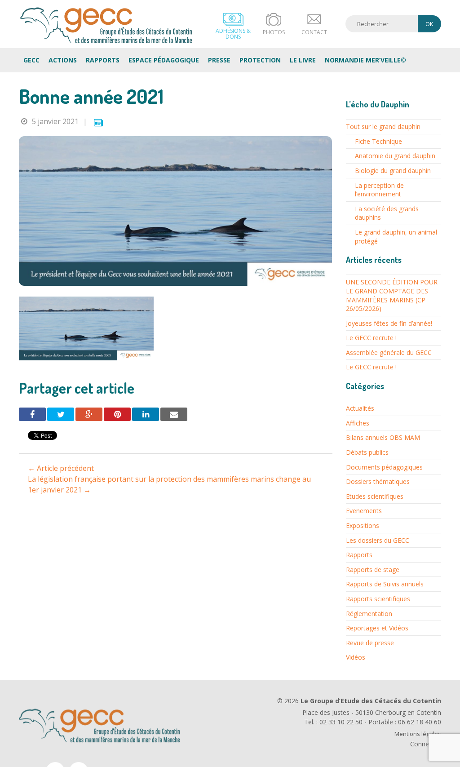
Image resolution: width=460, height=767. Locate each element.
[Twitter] (60, 414)
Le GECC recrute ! (371, 337)
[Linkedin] (145, 414)
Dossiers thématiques (378, 481)
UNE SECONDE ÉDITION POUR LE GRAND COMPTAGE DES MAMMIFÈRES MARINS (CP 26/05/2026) (392, 295)
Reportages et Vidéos (377, 628)
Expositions (362, 525)
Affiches (357, 423)
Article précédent (61, 468)
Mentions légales (417, 734)
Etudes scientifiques (374, 496)
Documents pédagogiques (384, 467)
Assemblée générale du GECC (389, 352)
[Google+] (88, 414)
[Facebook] (32, 414)
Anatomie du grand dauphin (395, 155)
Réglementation (369, 613)
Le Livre (303, 60)
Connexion (425, 744)
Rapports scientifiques (378, 598)
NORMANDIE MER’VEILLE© (365, 60)
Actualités (360, 408)
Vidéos (355, 657)
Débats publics (367, 452)
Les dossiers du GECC (377, 540)
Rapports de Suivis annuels (385, 584)
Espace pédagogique (163, 60)
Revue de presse (370, 642)
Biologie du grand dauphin (393, 170)
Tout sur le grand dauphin (383, 126)
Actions (63, 60)
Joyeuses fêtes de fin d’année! (389, 323)
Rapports (102, 60)
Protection (260, 60)
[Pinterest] (117, 414)
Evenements (364, 510)
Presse (219, 60)
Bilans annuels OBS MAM (383, 437)
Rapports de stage (372, 569)
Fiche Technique (378, 141)
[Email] (173, 414)
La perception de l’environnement (379, 190)
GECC (106, 25)
